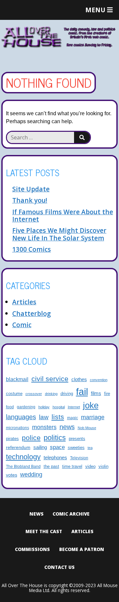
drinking (51, 394)
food (10, 407)
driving (66, 393)
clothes (79, 379)
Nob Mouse (87, 428)
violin (103, 466)
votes (11, 474)
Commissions (32, 549)
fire (107, 393)
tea (90, 448)
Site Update (31, 188)
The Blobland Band (23, 466)
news (67, 426)
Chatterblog (31, 313)
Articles (24, 301)
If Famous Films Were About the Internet (62, 215)
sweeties (76, 447)
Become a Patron (81, 549)
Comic (21, 324)
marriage (92, 417)
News (36, 514)
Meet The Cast (43, 531)
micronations (17, 428)
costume (14, 393)
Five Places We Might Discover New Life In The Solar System (59, 234)
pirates (12, 438)
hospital (59, 407)
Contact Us (59, 567)
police (31, 437)
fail (82, 391)
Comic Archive (71, 514)
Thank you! (29, 200)
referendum (18, 447)
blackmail (17, 379)
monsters (44, 427)
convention (98, 380)
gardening (26, 407)
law (44, 417)
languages (21, 417)
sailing (40, 447)
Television (79, 458)
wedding (31, 474)
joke (91, 405)
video (90, 466)
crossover (33, 394)
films (96, 393)
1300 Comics (31, 249)
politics (55, 437)
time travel (72, 466)
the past (51, 466)
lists (58, 417)
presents (77, 438)
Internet (74, 407)
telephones (55, 457)
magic (72, 418)
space (57, 447)
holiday (44, 407)
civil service (49, 379)
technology (23, 457)
